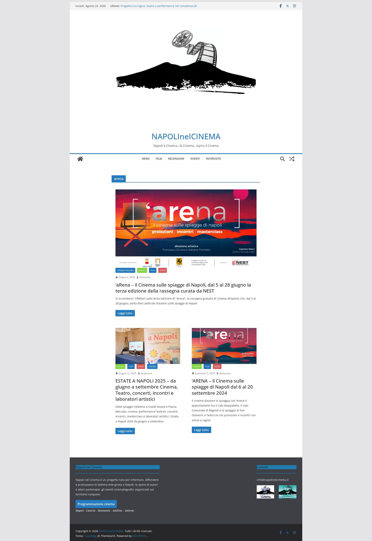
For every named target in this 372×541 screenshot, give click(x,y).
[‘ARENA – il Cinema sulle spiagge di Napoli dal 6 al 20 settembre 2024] (224, 346)
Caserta (90, 510)
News (146, 158)
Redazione (145, 277)
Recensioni (176, 158)
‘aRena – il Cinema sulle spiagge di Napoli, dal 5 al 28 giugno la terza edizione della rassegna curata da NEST (183, 288)
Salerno (129, 510)
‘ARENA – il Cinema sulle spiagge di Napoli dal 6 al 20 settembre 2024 (222, 387)
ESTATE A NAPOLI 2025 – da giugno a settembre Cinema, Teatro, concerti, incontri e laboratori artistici (146, 390)
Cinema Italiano (125, 270)
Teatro (152, 366)
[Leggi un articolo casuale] (291, 158)
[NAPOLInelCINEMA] (80, 158)
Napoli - (81, 510)
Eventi (195, 158)
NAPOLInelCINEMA (186, 136)
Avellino (117, 510)
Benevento (104, 510)
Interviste (213, 158)
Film (159, 158)
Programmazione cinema (96, 504)
